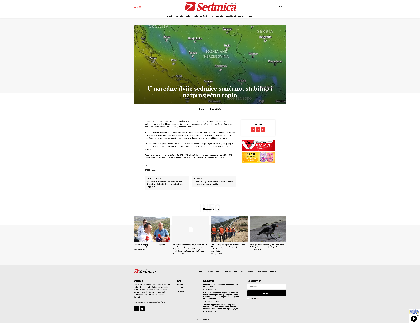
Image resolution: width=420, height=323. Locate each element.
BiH (210, 81)
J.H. (150, 165)
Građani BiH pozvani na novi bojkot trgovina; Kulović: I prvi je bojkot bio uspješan (165, 184)
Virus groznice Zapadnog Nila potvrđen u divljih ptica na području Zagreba (268, 246)
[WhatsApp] (263, 129)
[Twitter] (258, 129)
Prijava (265, 293)
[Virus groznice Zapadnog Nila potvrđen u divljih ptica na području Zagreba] (268, 229)
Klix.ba (154, 170)
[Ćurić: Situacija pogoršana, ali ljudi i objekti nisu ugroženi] (152, 229)
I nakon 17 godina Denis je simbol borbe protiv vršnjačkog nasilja (213, 183)
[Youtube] (142, 308)
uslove (259, 298)
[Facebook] (253, 129)
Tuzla (205, 301)
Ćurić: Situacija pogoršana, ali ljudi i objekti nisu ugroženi (149, 246)
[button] (282, 7)
